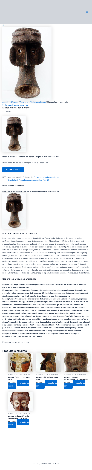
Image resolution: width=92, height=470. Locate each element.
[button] (3, 25)
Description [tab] (12, 180)
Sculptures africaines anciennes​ (33, 102)
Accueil (5, 102)
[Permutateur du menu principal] (87, 11)
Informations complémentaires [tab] (29, 180)
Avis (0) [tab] (46, 180)
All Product (14, 102)
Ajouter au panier (13, 170)
